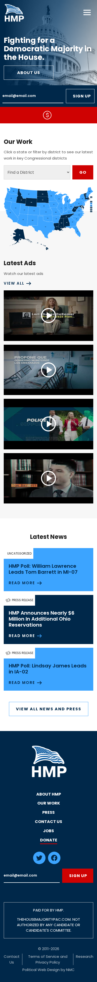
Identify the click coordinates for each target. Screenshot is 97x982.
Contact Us (48, 821)
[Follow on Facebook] (54, 862)
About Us (28, 73)
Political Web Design (41, 969)
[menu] (87, 12)
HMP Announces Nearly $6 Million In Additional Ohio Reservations (41, 618)
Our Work (48, 803)
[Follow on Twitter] (39, 862)
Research (84, 956)
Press (48, 812)
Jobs (48, 831)
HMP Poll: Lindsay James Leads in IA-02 (48, 668)
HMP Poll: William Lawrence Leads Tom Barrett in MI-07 (43, 569)
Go (82, 172)
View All (14, 283)
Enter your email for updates (32, 96)
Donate (48, 840)
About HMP (48, 794)
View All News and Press (48, 709)
